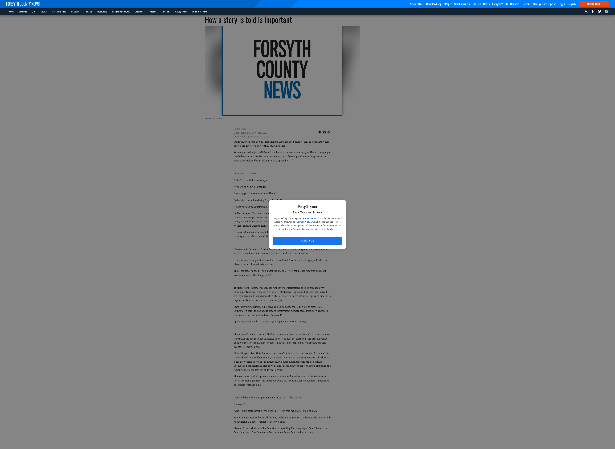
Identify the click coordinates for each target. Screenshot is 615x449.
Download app (434, 4)
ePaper (448, 4)
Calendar (165, 11)
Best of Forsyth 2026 (495, 4)
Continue (307, 240)
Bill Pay (476, 4)
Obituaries (75, 11)
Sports (44, 11)
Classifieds (139, 11)
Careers (526, 4)
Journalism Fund (59, 11)
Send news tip (462, 4)
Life (33, 11)
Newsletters (417, 4)
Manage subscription (544, 4)
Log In (562, 4)
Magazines (102, 11)
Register (573, 4)
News (11, 11)
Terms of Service (310, 218)
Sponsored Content (121, 11)
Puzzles (153, 11)
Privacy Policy (303, 221)
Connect (514, 4)
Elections (23, 11)
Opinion (89, 11)
